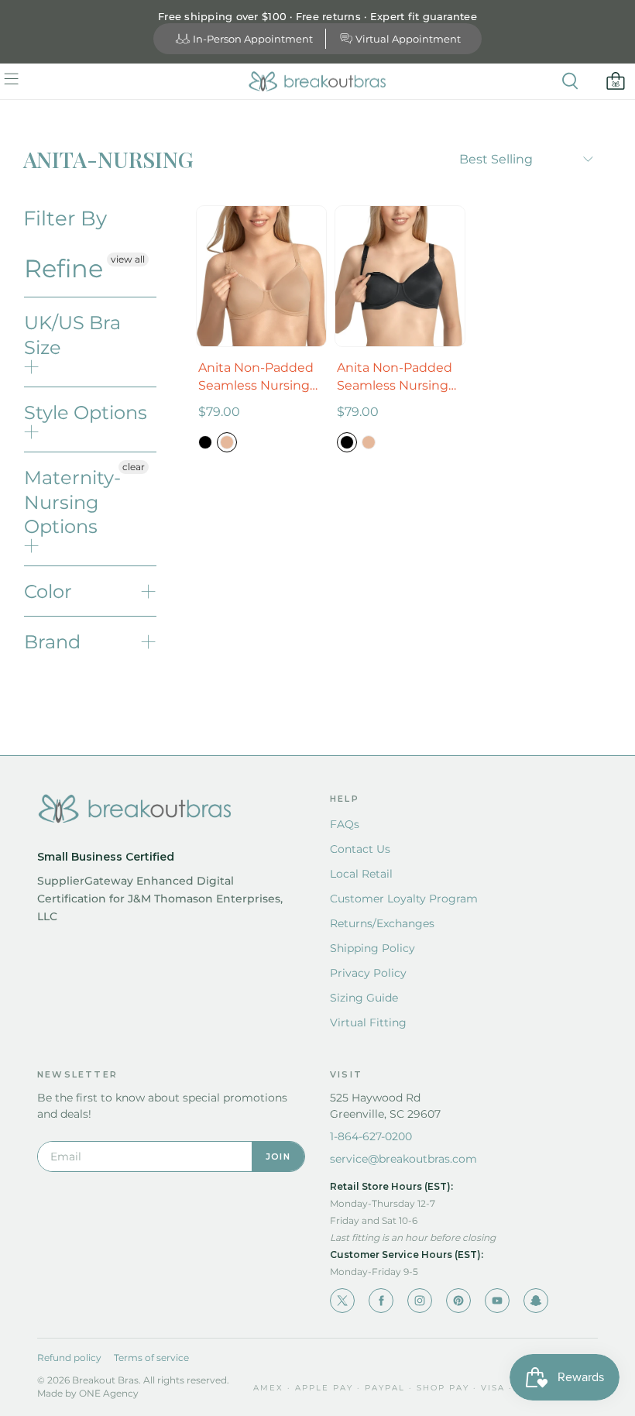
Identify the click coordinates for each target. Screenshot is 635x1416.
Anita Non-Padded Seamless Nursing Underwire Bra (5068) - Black (394, 377)
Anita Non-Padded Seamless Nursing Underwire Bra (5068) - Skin (256, 377)
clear (133, 467)
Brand (52, 642)
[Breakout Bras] (317, 81)
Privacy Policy (368, 973)
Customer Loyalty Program (404, 899)
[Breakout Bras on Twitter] (342, 1300)
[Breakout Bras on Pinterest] (458, 1300)
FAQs (344, 824)
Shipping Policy (372, 948)
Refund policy (69, 1357)
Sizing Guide (364, 998)
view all (128, 259)
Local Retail (361, 874)
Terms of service (151, 1357)
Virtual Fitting (368, 1022)
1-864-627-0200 (371, 1136)
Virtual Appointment (408, 39)
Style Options (85, 412)
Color (48, 591)
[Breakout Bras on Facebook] (381, 1300)
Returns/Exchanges (382, 923)
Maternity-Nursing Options (72, 501)
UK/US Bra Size (72, 334)
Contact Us (360, 849)
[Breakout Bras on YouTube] (497, 1300)
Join (278, 1156)
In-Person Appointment (253, 39)
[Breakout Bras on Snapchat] (535, 1300)
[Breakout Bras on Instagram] (419, 1300)
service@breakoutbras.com (403, 1159)
